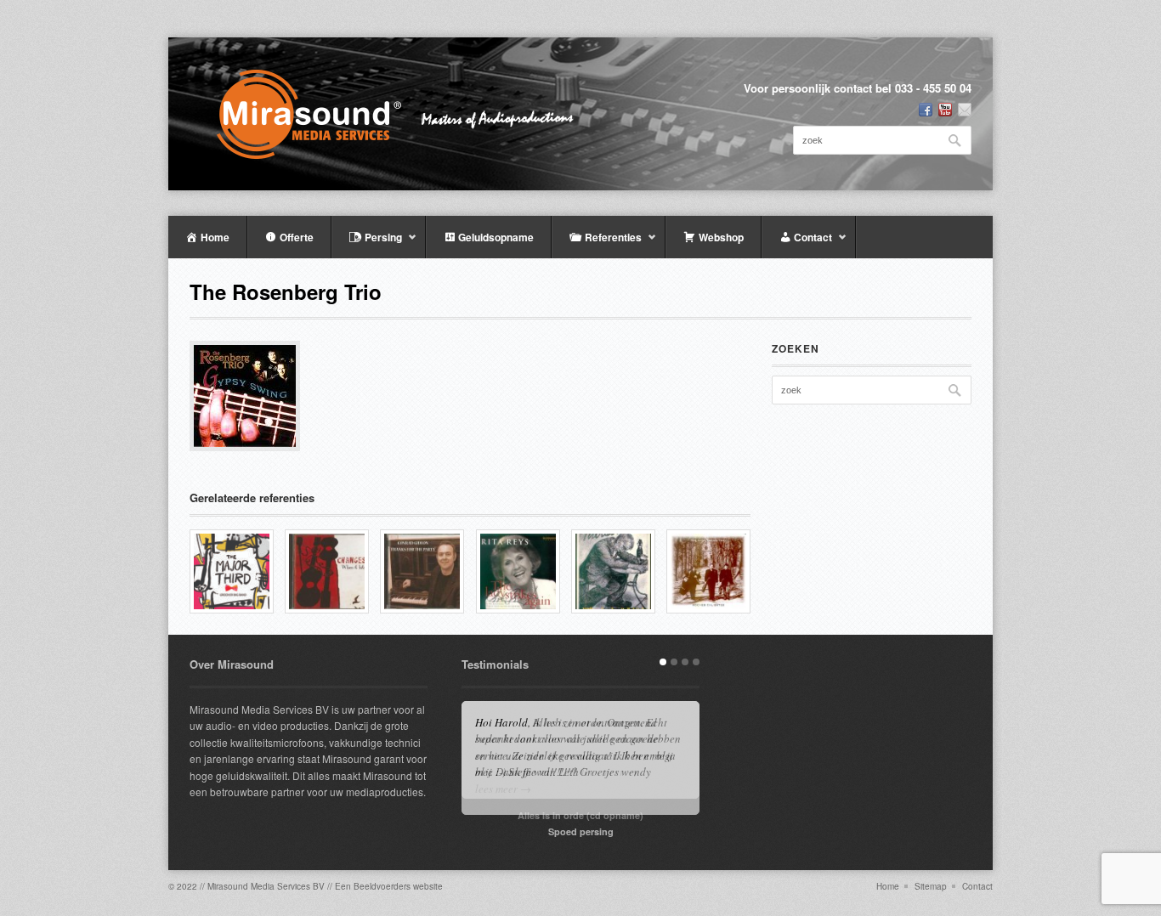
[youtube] (945, 109)
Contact (977, 886)
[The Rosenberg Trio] (708, 571)
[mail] (964, 109)
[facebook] (925, 109)
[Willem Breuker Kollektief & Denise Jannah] (613, 571)
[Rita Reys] (518, 571)
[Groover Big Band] (231, 571)
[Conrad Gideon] (422, 571)
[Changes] (327, 571)
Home (887, 886)
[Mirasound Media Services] (407, 114)
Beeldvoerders (382, 886)
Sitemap (931, 886)
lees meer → (503, 788)
